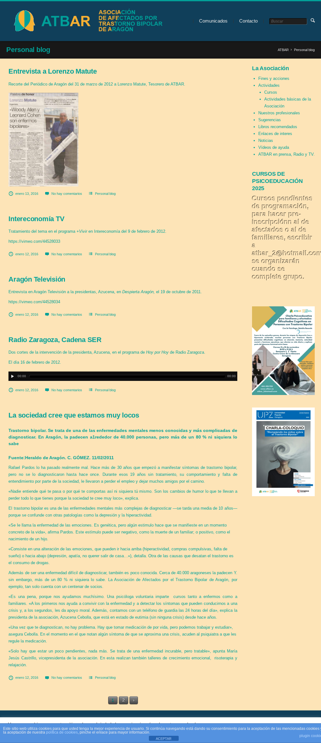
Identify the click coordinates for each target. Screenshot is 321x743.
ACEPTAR (163, 738)
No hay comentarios (66, 193)
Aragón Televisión (36, 279)
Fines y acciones (273, 78)
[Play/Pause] (12, 376)
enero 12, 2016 (26, 254)
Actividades (269, 85)
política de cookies (62, 732)
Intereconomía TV (36, 219)
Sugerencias (269, 119)
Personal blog (105, 193)
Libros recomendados (277, 126)
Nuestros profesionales (279, 113)
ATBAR (283, 50)
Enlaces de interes (275, 133)
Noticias (265, 140)
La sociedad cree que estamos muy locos (73, 415)
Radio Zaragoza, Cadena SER (55, 340)
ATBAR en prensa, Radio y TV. (286, 154)
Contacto (248, 20)
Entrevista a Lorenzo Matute (52, 71)
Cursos (270, 92)
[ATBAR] (86, 21)
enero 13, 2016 (26, 193)
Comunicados (213, 20)
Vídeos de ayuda (273, 147)
